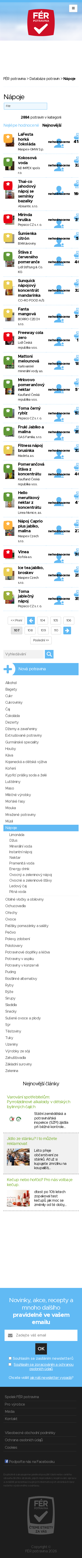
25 (8, 160)
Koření (10, 768)
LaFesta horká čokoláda (26, 139)
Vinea (23, 552)
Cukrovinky (13, 702)
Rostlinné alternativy (21, 979)
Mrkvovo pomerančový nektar (31, 385)
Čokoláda (12, 716)
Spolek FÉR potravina (22, 1397)
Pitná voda (17, 892)
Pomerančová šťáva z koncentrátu (31, 469)
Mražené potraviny (20, 815)
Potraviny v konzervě (22, 965)
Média (9, 1411)
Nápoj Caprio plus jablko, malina (30, 526)
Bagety (11, 689)
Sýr (8, 1025)
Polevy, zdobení (17, 939)
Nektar (14, 858)
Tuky (9, 1038)
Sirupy (10, 998)
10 (8, 593)
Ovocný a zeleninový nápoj (30, 875)
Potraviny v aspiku (19, 959)
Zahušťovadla (15, 1058)
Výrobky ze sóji (17, 1051)
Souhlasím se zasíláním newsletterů (43, 1358)
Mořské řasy (15, 801)
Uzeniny (11, 1044)
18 (8, 358)
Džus (13, 840)
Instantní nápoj (20, 852)
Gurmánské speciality (21, 742)
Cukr (9, 696)
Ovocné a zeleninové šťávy (30, 880)
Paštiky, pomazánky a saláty (26, 926)
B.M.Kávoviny (27, 243)
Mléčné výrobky (18, 795)
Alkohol (10, 683)
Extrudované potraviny (23, 735)
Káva (9, 755)
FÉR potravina (14, 79)
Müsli (9, 821)
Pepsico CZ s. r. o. (30, 225)
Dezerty (11, 722)
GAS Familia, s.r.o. (30, 437)
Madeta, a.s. (26, 456)
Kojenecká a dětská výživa (26, 762)
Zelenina (11, 1071)
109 (43, 630)
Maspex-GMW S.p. (31, 149)
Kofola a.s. (25, 557)
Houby (10, 749)
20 (8, 254)
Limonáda (16, 835)
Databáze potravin (44, 79)
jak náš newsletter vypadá (51, 1378)
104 (42, 620)
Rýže (9, 992)
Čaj (7, 709)
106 (68, 620)
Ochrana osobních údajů (24, 1440)
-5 (8, 334)
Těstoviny (13, 1031)
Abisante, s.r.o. (28, 206)
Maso (9, 788)
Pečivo (10, 932)
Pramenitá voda (21, 863)
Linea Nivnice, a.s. (30, 512)
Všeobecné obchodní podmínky (30, 1433)
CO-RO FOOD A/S (31, 300)
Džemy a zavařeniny (21, 729)
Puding (10, 972)
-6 (8, 217)
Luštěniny (12, 782)
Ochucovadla (15, 906)
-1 (8, 183)
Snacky (10, 1011)
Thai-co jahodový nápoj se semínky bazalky (27, 191)
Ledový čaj (17, 886)
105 (55, 620)
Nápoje (11, 828)
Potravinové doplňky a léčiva (27, 952)
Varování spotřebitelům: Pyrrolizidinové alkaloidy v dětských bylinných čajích (38, 1102)
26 (8, 410)
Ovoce (10, 919)
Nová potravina (32, 669)
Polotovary (13, 946)
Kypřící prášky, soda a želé (26, 775)
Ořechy (11, 913)
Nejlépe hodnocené (21, 126)
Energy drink (19, 869)
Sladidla (11, 1005)
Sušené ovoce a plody (23, 1018)
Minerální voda (20, 846)
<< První (16, 620)
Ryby (9, 985)
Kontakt (11, 1419)
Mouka (10, 808)
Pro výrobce (15, 1404)
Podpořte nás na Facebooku (31, 1462)
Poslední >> (41, 640)
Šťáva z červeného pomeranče (29, 257)
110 (56, 630)
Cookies (11, 1447)
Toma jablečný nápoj (26, 596)
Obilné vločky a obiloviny (24, 899)
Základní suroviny (18, 1064)
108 (30, 630)
